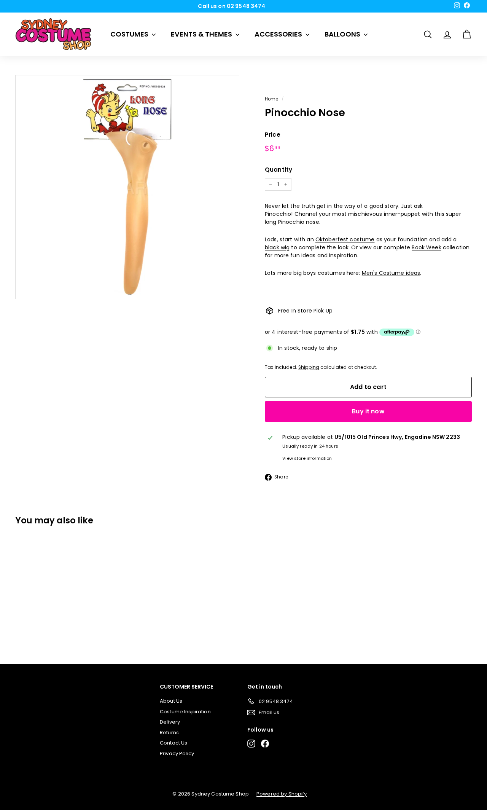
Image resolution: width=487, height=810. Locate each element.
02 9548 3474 (246, 6)
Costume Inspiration (185, 711)
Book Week (426, 247)
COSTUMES (130, 34)
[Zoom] (127, 187)
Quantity (278, 170)
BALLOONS (343, 34)
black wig (277, 247)
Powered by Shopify (281, 793)
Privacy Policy (177, 753)
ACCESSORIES (279, 34)
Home (272, 99)
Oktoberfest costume (345, 239)
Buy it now (368, 411)
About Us (171, 701)
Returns (169, 732)
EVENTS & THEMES (202, 34)
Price (272, 135)
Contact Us (173, 742)
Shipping (308, 367)
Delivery (170, 721)
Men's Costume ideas (391, 273)
